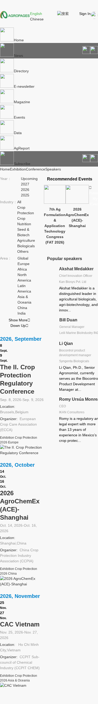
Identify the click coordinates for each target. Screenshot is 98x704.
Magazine (22, 102)
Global (23, 258)
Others (22, 251)
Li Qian (66, 343)
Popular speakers (64, 258)
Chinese (37, 19)
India (22, 313)
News (18, 55)
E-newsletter (24, 86)
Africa (22, 269)
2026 (25, 190)
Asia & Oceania (19, 680)
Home (19, 40)
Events (19, 117)
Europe (24, 264)
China (22, 308)
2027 (25, 184)
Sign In (85, 14)
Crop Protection (26, 437)
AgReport (22, 148)
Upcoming (29, 179)
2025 (25, 195)
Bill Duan (68, 320)
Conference (35, 169)
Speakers (53, 169)
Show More (19, 320)
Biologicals (26, 246)
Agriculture (26, 240)
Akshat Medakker (76, 269)
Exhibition (18, 169)
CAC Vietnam (19, 624)
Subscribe (22, 164)
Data (18, 133)
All (19, 202)
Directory (21, 71)
